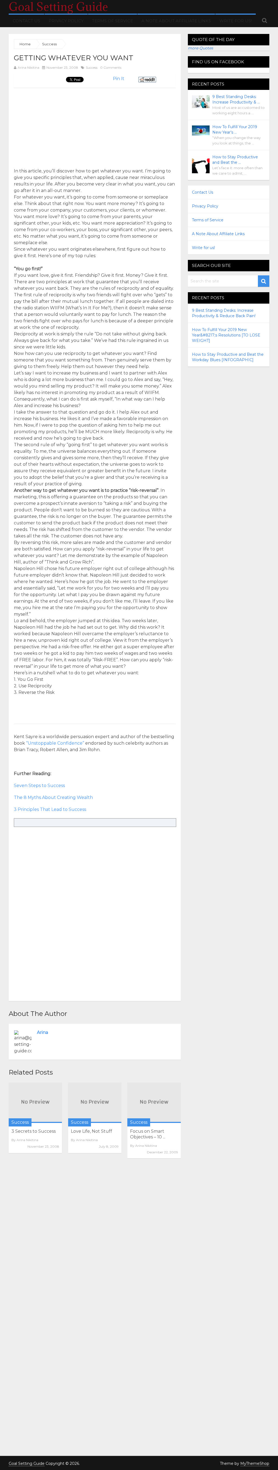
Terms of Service (112, 20)
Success (91, 67)
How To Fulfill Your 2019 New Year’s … (234, 129)
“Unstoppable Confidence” (55, 743)
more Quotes (200, 48)
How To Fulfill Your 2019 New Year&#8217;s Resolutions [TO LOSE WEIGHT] (226, 335)
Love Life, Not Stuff (91, 1131)
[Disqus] (95, 1237)
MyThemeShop (254, 1463)
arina (42, 1032)
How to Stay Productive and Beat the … (235, 160)
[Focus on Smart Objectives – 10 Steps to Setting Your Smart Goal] (154, 1102)
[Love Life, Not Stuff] (94, 1102)
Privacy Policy (66, 20)
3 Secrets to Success (33, 1131)
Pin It (118, 78)
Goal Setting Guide (58, 7)
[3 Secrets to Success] (35, 1102)
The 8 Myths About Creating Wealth (53, 797)
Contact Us (26, 20)
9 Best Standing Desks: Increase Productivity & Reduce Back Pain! (223, 313)
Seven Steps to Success (39, 785)
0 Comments (110, 67)
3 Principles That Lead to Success (50, 809)
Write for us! (235, 20)
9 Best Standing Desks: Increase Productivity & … (236, 99)
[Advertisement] (59, 126)
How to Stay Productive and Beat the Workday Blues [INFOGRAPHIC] (228, 357)
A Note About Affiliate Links (176, 20)
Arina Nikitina (28, 67)
